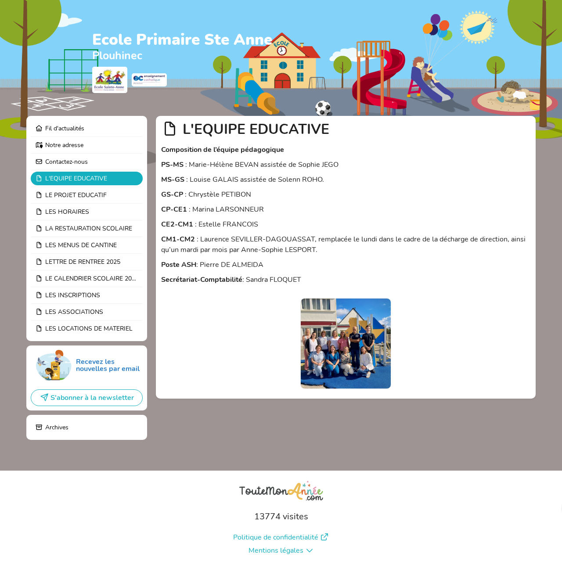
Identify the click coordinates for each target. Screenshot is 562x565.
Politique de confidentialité (275, 537)
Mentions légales (276, 550)
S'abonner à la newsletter (92, 398)
